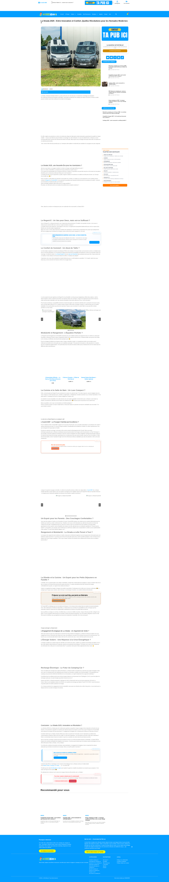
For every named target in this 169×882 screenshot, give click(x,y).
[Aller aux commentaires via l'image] (48, 779)
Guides (72, 14)
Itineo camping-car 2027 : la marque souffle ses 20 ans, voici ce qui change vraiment (117, 101)
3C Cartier (56, 765)
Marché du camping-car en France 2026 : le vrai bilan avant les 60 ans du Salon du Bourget (118, 67)
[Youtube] (107, 57)
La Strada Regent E (60, 254)
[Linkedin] (118, 57)
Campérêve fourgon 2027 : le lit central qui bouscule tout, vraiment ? (117, 75)
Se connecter (126, 3)
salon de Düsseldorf (72, 254)
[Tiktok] (122, 57)
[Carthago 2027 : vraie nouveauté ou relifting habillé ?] (105, 84)
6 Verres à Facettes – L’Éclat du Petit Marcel (71, 378)
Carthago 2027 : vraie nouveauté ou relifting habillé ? (117, 83)
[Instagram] (115, 57)
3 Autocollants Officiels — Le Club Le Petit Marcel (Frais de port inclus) (52, 379)
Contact (105, 14)
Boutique (94, 14)
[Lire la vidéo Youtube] (71, 117)
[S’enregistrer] (117, 1)
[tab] (68, 330)
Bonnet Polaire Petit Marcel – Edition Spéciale (88, 378)
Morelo (45, 765)
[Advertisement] (70, 154)
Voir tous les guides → (115, 185)
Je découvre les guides (58, 600)
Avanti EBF (54, 180)
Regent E (48, 180)
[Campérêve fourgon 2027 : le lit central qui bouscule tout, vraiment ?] (105, 76)
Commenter (72, 781)
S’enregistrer (117, 3)
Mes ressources (87, 14)
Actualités (79, 14)
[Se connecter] (126, 1)
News (42, 815)
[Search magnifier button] (116, 14)
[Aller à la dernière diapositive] (42, 319)
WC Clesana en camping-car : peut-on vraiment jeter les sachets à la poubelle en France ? (117, 92)
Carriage (52, 765)
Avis (110, 14)
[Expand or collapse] (89, 92)
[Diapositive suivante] (100, 319)
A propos (67, 14)
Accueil (62, 14)
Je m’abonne (55, 448)
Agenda (100, 14)
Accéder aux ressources (60, 757)
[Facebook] (111, 57)
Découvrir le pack (94, 242)
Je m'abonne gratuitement (115, 50)
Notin (48, 765)
